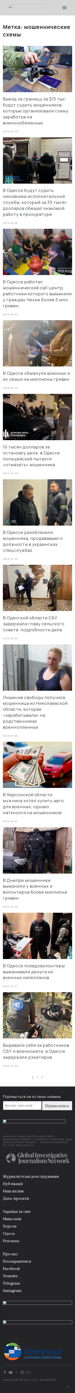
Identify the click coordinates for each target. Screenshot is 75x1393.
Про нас (10, 1253)
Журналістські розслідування (31, 1176)
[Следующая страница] (42, 1077)
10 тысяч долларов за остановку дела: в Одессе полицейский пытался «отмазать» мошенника (31, 456)
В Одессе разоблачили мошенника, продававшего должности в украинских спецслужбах (33, 541)
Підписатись (57, 1105)
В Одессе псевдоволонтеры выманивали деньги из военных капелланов (34, 972)
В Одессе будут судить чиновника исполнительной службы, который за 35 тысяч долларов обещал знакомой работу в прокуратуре (35, 202)
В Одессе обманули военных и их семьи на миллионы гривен (36, 376)
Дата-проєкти (16, 1198)
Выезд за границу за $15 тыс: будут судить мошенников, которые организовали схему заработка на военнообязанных (35, 111)
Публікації (13, 1183)
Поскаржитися (17, 1261)
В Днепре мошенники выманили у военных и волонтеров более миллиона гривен (35, 889)
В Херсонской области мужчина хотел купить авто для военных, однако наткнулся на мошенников (33, 803)
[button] (64, 7)
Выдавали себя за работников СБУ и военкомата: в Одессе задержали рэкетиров (36, 1051)
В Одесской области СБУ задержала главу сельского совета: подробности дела (33, 624)
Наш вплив (13, 1191)
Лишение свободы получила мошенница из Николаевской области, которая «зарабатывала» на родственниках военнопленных (35, 712)
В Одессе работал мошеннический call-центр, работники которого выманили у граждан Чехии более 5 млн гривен (37, 293)
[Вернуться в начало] (28, 7)
